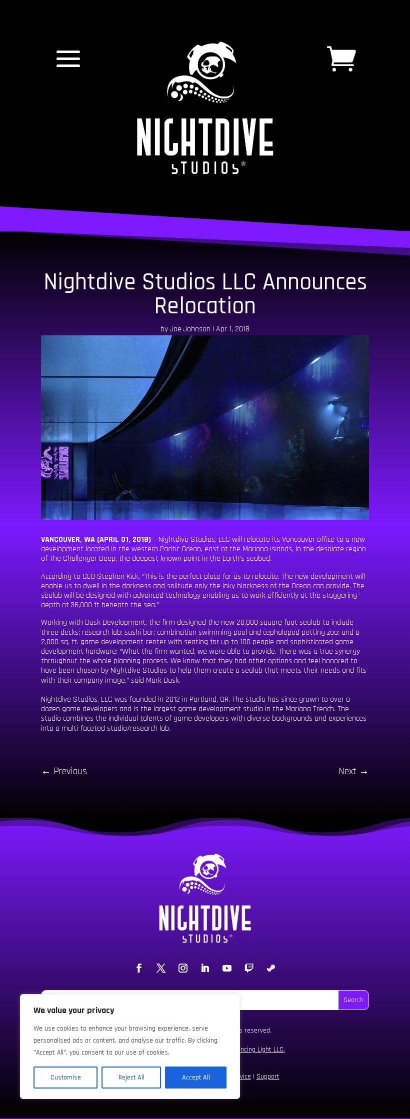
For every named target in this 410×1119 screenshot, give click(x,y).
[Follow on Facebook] (139, 968)
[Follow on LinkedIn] (205, 968)
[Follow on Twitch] (249, 968)
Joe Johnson (190, 329)
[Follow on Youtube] (227, 968)
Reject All (131, 1077)
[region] (130, 1046)
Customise (65, 1077)
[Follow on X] (161, 968)
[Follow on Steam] (271, 968)
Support (268, 1076)
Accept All (196, 1077)
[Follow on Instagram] (183, 968)
